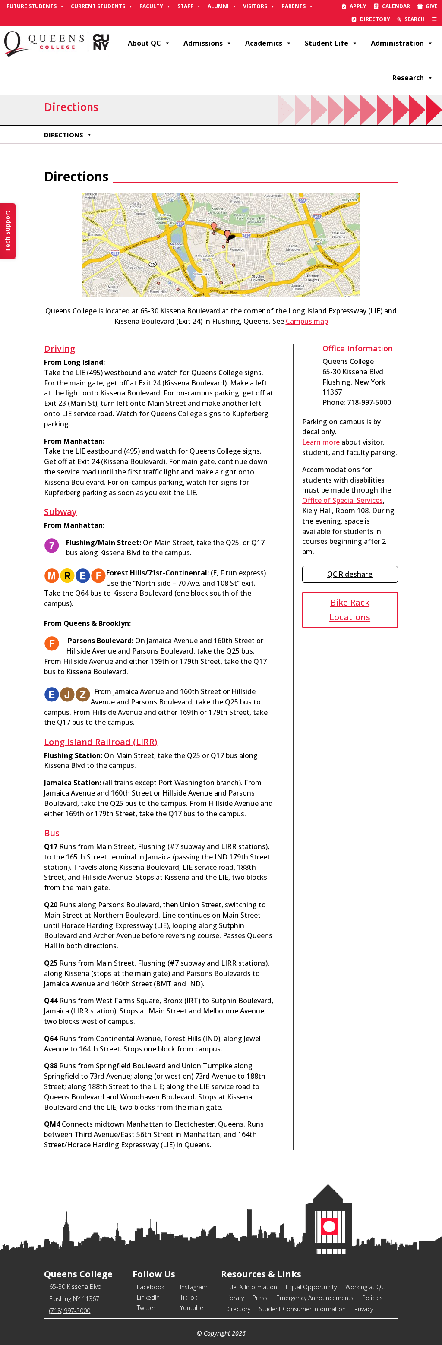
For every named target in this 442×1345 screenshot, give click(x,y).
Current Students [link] (98, 6)
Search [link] (414, 19)
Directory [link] (375, 19)
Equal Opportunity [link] (311, 1287)
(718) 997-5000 (69, 1311)
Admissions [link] (203, 43)
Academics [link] (263, 43)
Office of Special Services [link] (342, 500)
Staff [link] (185, 6)
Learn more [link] (321, 442)
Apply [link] (358, 6)
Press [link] (260, 1298)
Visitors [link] (255, 6)
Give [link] (432, 6)
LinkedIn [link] (148, 1297)
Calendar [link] (396, 6)
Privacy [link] (363, 1309)
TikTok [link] (188, 1297)
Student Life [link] (326, 43)
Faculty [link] (151, 6)
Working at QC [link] (365, 1287)
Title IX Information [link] (251, 1287)
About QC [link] (144, 43)
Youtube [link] (191, 1308)
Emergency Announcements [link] (315, 1298)
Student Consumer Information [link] (302, 1309)
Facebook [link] (150, 1287)
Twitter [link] (146, 1308)
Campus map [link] (307, 321)
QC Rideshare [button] (350, 574)
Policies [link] (372, 1298)
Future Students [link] (31, 6)
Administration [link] (397, 43)
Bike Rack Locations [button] (349, 610)
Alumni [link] (218, 6)
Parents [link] (293, 6)
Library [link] (234, 1298)
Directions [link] (63, 134)
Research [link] (408, 77)
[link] (434, 19)
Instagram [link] (194, 1287)
